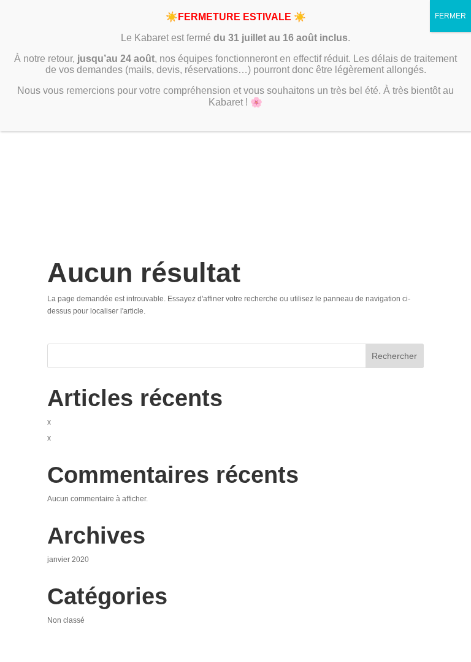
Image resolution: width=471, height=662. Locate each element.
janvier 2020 (68, 559)
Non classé (66, 620)
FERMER (450, 16)
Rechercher (394, 356)
